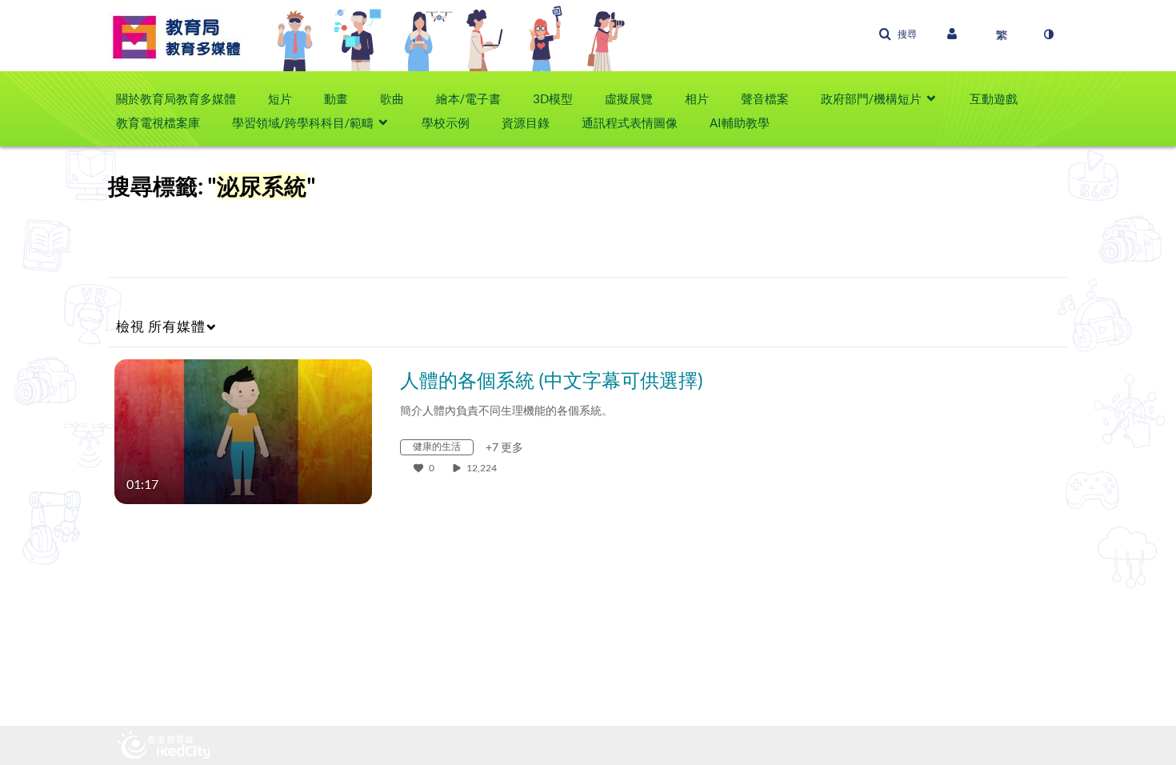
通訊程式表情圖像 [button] (630, 122)
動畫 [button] (336, 98)
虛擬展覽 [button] (629, 98)
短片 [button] (280, 98)
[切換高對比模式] (1048, 34)
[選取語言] (1001, 34)
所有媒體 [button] (161, 326)
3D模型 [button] (553, 98)
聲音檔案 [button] (765, 98)
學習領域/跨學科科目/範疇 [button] (303, 122)
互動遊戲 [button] (994, 98)
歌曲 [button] (392, 98)
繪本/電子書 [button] (468, 98)
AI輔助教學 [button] (740, 122)
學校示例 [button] (446, 122)
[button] (897, 34)
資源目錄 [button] (526, 122)
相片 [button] (697, 98)
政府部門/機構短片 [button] (871, 98)
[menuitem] (184, 98)
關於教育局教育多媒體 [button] (176, 98)
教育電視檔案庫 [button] (158, 122)
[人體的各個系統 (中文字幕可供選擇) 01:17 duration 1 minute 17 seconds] (243, 430)
